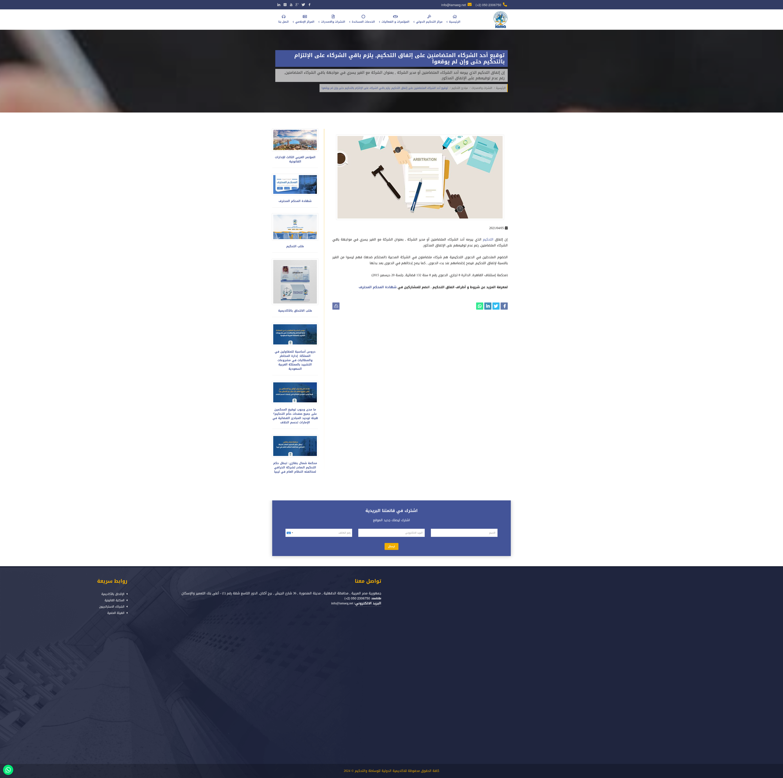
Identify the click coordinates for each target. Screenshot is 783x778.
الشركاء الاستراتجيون (111, 606)
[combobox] (290, 533)
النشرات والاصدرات (481, 87)
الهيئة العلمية (115, 613)
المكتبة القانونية (114, 600)
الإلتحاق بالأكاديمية (112, 594)
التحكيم (487, 239)
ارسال (391, 546)
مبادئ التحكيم (460, 87)
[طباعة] (336, 306)
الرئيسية (501, 87)
